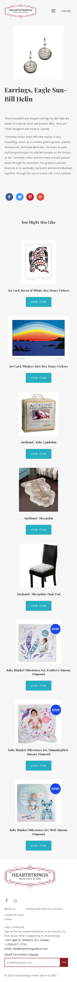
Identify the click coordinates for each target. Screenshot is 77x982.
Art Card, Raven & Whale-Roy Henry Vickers (38, 290)
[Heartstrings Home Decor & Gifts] (9, 197)
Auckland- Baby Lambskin (38, 442)
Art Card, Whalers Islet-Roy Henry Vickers (38, 366)
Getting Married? (36, 908)
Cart (66, 11)
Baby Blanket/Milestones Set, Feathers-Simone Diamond (38, 672)
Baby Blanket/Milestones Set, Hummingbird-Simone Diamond (38, 752)
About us (9, 908)
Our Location (55, 908)
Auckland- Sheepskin (38, 518)
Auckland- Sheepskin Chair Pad (38, 594)
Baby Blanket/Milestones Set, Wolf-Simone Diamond (38, 832)
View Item (39, 302)
